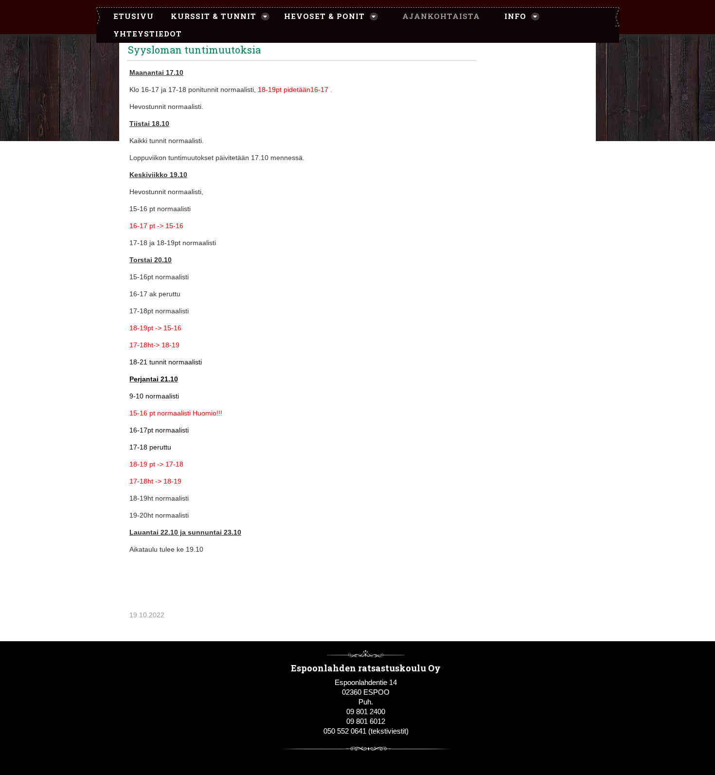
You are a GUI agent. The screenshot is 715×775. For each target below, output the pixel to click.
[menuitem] (128, 16)
